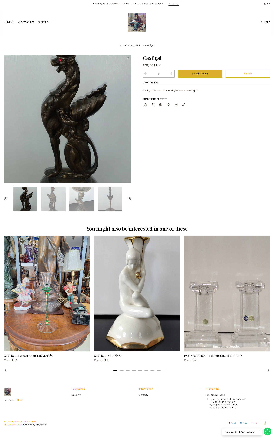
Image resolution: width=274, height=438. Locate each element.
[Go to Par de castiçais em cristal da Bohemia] (227, 293)
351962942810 (217, 395)
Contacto (76, 395)
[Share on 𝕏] (153, 105)
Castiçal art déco (107, 355)
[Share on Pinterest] (168, 105)
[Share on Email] (176, 105)
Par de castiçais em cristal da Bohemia (213, 355)
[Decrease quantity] (145, 73)
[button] (115, 370)
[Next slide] (129, 199)
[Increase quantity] (171, 73)
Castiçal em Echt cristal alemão (28, 355)
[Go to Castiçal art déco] (137, 293)
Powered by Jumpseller (34, 424)
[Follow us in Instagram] (17, 400)
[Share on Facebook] (145, 105)
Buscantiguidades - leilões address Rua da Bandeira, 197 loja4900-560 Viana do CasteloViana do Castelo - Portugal (228, 403)
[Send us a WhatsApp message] (267, 431)
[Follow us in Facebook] (21, 400)
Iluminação (135, 45)
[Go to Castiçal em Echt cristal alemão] (47, 293)
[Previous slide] (6, 199)
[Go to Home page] (137, 22)
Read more (102, 3)
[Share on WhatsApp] (160, 105)
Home (123, 45)
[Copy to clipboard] (183, 105)
